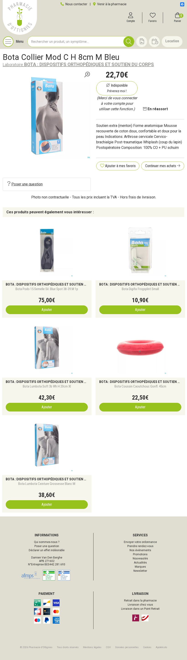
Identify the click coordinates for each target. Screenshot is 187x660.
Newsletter (140, 570)
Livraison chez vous (140, 604)
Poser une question (27, 184)
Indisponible (117, 88)
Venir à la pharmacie (111, 4)
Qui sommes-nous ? (46, 542)
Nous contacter (76, 4)
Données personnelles (127, 647)
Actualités (140, 562)
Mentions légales (92, 647)
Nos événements (140, 550)
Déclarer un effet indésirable (47, 550)
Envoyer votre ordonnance (140, 542)
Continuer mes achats (161, 166)
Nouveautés (140, 558)
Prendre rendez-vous (140, 546)
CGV (108, 647)
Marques (140, 566)
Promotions (140, 554)
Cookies (147, 647)
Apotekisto (161, 647)
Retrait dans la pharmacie (140, 600)
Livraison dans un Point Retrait (140, 608)
